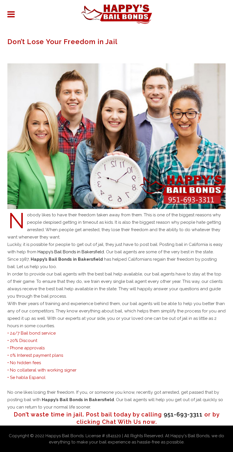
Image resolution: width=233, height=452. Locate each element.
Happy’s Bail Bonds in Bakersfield (71, 251)
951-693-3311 (183, 414)
